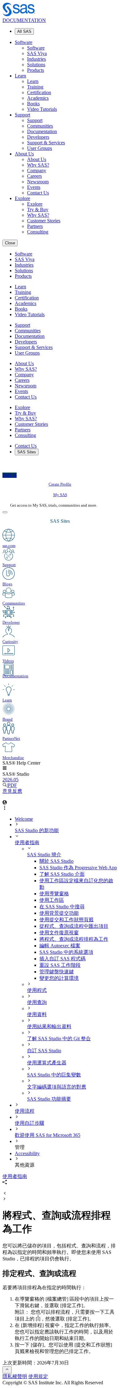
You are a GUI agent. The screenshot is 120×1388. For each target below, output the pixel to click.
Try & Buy (37, 209)
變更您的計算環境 (59, 978)
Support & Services (46, 142)
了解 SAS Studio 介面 (62, 874)
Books (33, 103)
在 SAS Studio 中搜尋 (62, 906)
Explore (22, 198)
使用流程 (24, 1111)
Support (22, 114)
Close (10, 243)
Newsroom (38, 181)
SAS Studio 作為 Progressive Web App (78, 867)
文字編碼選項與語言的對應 (56, 1086)
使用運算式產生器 (46, 1062)
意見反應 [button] (12, 791)
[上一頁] (4, 1193)
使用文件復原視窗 (59, 932)
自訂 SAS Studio (44, 1050)
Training (35, 86)
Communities (40, 126)
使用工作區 (51, 900)
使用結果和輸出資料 (49, 1026)
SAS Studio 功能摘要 (49, 1099)
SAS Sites (26, 452)
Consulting (37, 231)
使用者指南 (27, 842)
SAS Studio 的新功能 (37, 830)
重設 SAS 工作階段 (60, 965)
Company (36, 170)
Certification (39, 92)
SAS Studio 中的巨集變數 (54, 1074)
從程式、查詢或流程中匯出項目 (73, 926)
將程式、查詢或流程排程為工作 (73, 939)
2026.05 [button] (10, 779)
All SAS (24, 31)
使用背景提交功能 (59, 913)
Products (35, 70)
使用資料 (37, 1014)
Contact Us (38, 192)
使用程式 (37, 990)
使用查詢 (37, 1002)
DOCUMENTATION (24, 20)
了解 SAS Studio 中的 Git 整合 (59, 1038)
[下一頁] (4, 1199)
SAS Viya (37, 53)
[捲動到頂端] (7, 1369)
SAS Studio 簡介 (44, 854)
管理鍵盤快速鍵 (56, 971)
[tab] (78, 939)
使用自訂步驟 (29, 1123)
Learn (20, 75)
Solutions (36, 64)
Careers (34, 176)
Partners (35, 226)
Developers (38, 137)
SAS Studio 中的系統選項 (66, 952)
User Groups (39, 148)
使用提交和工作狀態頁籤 (66, 919)
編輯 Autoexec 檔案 (59, 945)
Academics (38, 98)
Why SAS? (38, 165)
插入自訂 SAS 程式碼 (62, 958)
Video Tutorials (42, 109)
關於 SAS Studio (56, 861)
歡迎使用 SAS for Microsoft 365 (47, 1135)
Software (23, 42)
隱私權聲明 (14, 1376)
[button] (4, 768)
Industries (36, 59)
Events (33, 187)
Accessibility (27, 1153)
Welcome (24, 819)
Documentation (42, 131)
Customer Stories (43, 220)
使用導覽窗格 (54, 893)
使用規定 (38, 1376)
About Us (24, 153)
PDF (12, 785)
